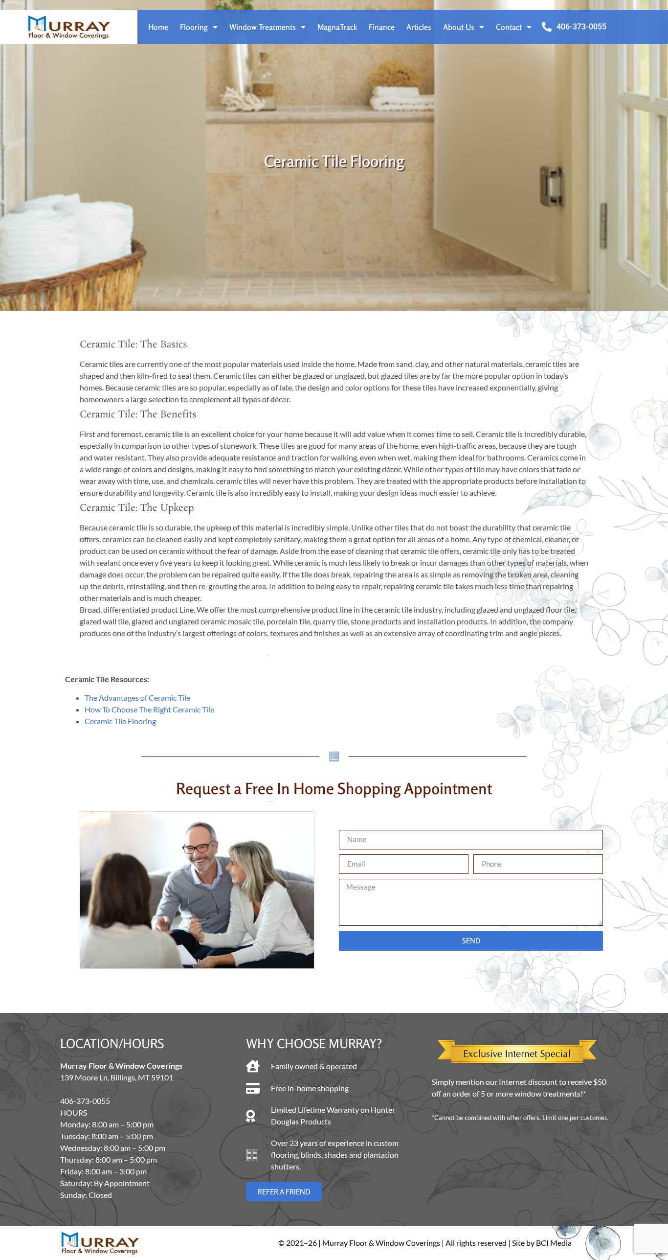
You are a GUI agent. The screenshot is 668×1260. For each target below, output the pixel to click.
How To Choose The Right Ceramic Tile (149, 709)
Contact (509, 27)
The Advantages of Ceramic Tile (137, 697)
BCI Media (554, 1242)
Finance (382, 27)
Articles (418, 27)
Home (158, 27)
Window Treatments (262, 27)
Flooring (194, 27)
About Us (458, 27)
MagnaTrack (337, 27)
